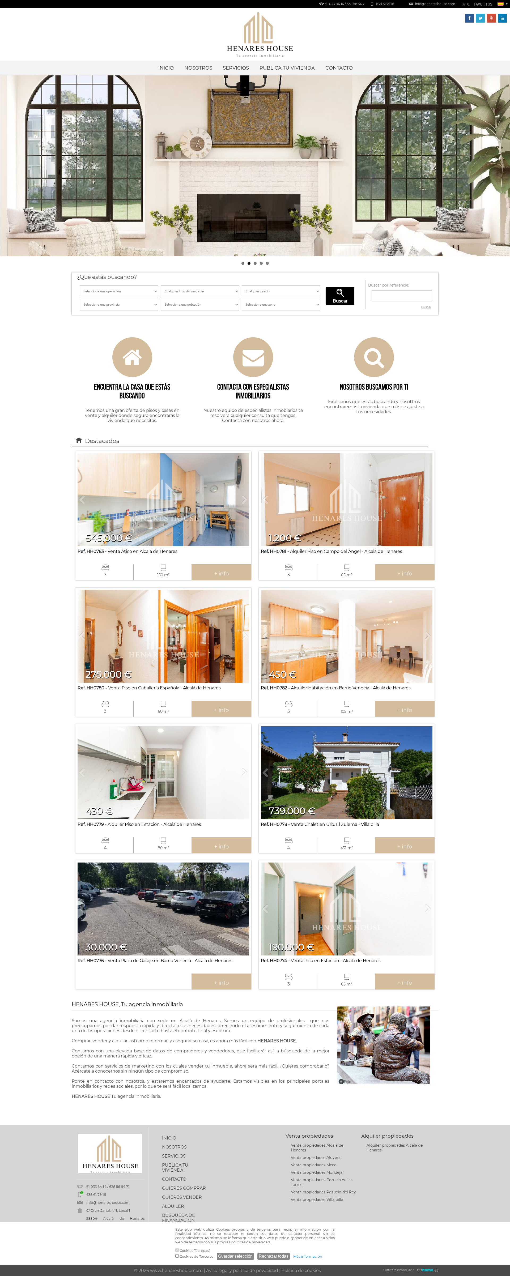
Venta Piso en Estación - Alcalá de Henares (321, 960)
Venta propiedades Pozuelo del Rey (323, 1192)
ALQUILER (173, 1206)
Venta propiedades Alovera (316, 1157)
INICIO (166, 68)
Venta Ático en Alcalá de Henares (127, 551)
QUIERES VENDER (182, 1197)
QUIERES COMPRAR (184, 1188)
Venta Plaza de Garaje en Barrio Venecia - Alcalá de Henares (155, 960)
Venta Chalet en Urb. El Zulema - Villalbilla (320, 824)
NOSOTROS (198, 68)
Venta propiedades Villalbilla (317, 1199)
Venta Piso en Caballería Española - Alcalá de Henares (149, 687)
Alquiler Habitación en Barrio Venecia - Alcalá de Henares (336, 687)
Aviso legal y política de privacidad (242, 1270)
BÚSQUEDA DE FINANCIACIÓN (178, 1218)
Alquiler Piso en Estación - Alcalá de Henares (139, 824)
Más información (307, 1256)
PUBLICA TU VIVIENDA (287, 68)
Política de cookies (301, 1270)
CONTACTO (339, 68)
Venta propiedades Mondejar (317, 1172)
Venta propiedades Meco (314, 1165)
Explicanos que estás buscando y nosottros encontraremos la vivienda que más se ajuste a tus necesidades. (374, 398)
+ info (221, 573)
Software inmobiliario (398, 1270)
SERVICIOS (236, 68)
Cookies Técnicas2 (194, 1250)
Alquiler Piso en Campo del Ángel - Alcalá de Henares (331, 551)
